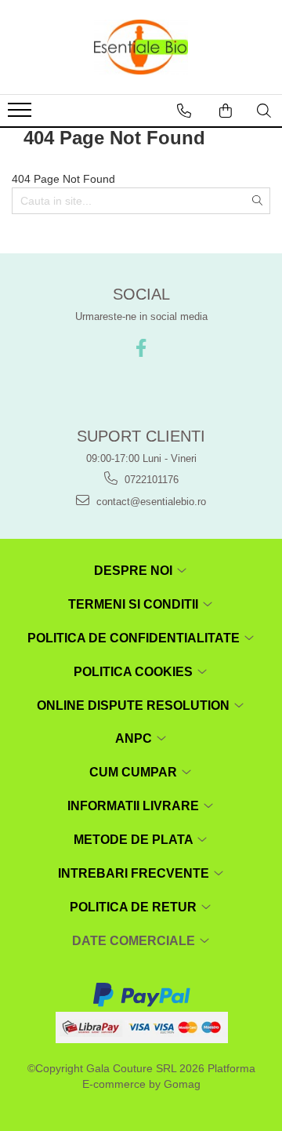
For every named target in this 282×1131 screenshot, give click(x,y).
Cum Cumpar (134, 772)
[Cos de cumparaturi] (225, 110)
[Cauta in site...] (264, 110)
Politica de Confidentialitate (135, 638)
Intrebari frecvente (135, 873)
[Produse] (21, 114)
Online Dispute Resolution (135, 705)
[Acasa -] (141, 47)
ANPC (135, 738)
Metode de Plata (135, 839)
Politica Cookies (135, 671)
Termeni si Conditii (134, 604)
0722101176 (150, 479)
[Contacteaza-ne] (184, 110)
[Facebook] (141, 348)
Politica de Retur (135, 907)
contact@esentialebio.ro (149, 501)
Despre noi (134, 570)
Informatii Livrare (134, 806)
